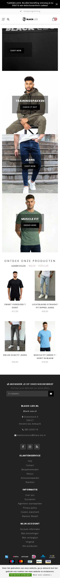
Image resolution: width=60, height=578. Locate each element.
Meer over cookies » (42, 575)
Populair (43, 266)
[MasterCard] (20, 561)
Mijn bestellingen (30, 533)
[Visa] (48, 561)
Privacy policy (30, 507)
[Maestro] (11, 561)
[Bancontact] (30, 561)
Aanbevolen (18, 266)
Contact (30, 465)
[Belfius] (15, 557)
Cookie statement (30, 512)
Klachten (30, 482)
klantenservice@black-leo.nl (31, 435)
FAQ (30, 461)
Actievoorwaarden (30, 478)
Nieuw (32, 266)
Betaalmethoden (30, 469)
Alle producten (30, 546)
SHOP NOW (15, 50)
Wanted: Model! (30, 516)
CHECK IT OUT (30, 107)
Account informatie (30, 529)
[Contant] (24, 557)
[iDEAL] (33, 557)
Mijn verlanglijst (30, 537)
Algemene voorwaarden (30, 503)
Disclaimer (30, 499)
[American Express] (6, 557)
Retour (30, 473)
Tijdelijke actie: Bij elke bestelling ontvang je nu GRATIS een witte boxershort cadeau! (30, 4)
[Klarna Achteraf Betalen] (52, 557)
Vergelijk (30, 541)
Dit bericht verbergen (20, 575)
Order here (30, 225)
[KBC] (42, 557)
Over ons (30, 495)
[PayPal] (39, 561)
